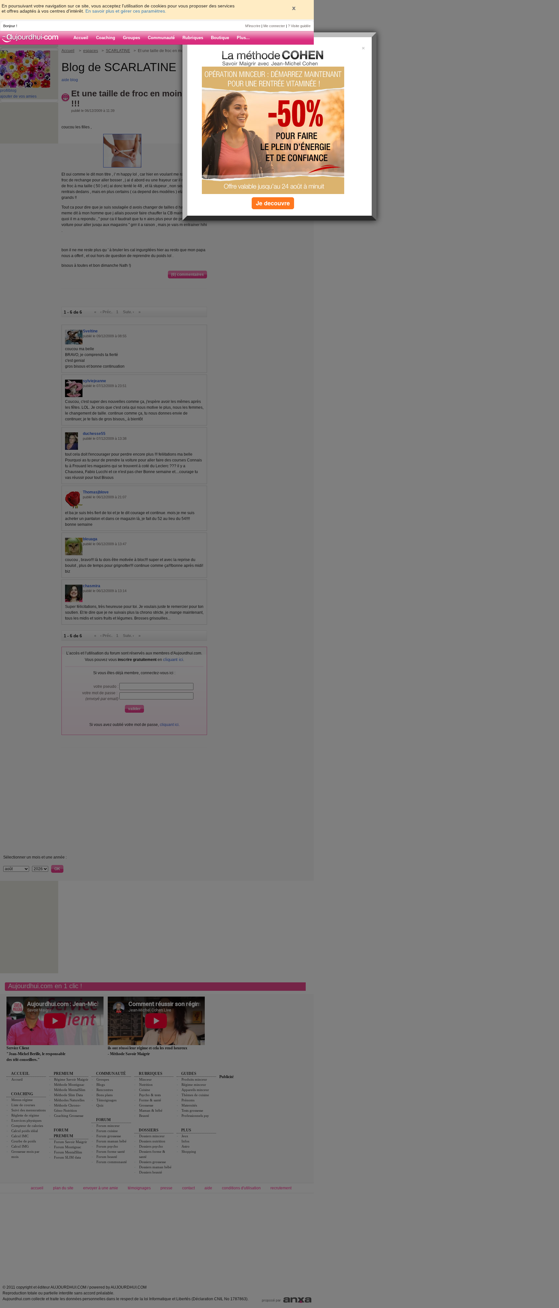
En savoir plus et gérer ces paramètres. (125, 11)
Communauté (161, 37)
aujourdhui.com (32, 38)
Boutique (220, 37)
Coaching (105, 37)
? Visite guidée (299, 26)
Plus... (243, 37)
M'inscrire (252, 26)
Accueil (80, 37)
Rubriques (192, 37)
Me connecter (274, 26)
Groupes (131, 37)
